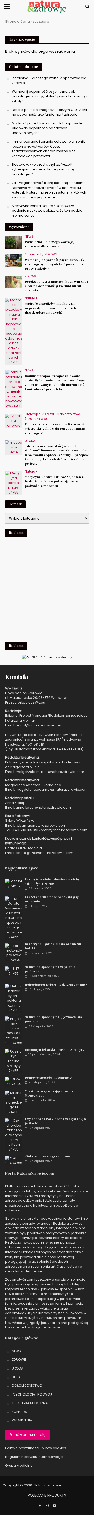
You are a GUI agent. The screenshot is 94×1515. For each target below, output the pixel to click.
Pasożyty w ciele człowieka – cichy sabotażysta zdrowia (52, 881)
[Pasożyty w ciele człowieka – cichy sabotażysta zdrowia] (13, 883)
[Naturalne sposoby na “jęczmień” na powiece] (13, 1030)
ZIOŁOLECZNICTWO (27, 1385)
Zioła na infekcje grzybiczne (47, 1156)
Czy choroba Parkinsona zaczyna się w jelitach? (55, 1121)
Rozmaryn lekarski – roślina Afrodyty (54, 1049)
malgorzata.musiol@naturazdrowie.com (50, 771)
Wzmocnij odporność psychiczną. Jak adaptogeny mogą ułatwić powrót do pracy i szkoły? (49, 96)
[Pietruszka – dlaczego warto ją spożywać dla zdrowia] (13, 242)
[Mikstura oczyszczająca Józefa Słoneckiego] (13, 1102)
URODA (30, 441)
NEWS (29, 237)
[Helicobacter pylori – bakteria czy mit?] (13, 998)
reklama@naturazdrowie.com (41, 825)
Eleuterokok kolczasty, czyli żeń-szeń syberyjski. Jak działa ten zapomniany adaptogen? (43, 169)
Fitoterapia (33, 414)
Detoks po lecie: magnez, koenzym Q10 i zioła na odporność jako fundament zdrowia (49, 112)
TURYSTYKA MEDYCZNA (30, 1403)
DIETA (16, 1377)
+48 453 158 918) (69, 749)
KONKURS (19, 1412)
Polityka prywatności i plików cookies (35, 1448)
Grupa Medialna (19, 1465)
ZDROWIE (51, 254)
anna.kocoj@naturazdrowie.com (43, 807)
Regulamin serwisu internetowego (34, 1456)
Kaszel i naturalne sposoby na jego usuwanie (52, 899)
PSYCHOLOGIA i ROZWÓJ (32, 1394)
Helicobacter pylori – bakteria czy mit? (56, 984)
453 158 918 (35, 744)
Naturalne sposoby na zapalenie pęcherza (50, 969)
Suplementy (34, 254)
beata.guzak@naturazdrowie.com (44, 852)
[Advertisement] (47, 588)
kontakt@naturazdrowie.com (63, 830)
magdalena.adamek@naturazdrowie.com (52, 789)
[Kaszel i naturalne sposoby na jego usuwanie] (13, 917)
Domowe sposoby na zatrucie (48, 1077)
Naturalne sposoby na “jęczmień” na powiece (53, 1019)
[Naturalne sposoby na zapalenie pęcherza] (13, 971)
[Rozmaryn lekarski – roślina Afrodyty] (13, 1061)
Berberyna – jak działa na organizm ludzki (53, 946)
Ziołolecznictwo (68, 414)
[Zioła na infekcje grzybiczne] (13, 1160)
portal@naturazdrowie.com (39, 725)
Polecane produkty (47, 1495)
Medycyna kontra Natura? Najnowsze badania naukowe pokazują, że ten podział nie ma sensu (47, 211)
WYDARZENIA (22, 1420)
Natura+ (31, 298)
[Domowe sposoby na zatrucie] (13, 1081)
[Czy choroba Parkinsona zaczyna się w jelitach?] (13, 1135)
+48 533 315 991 (25, 830)
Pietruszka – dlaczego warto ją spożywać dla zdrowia (49, 244)
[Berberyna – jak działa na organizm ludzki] (13, 953)
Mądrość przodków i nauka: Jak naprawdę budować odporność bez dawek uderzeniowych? (47, 128)
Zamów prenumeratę (27, 1434)
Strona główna (17, 21)
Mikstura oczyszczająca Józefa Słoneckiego (49, 1093)
